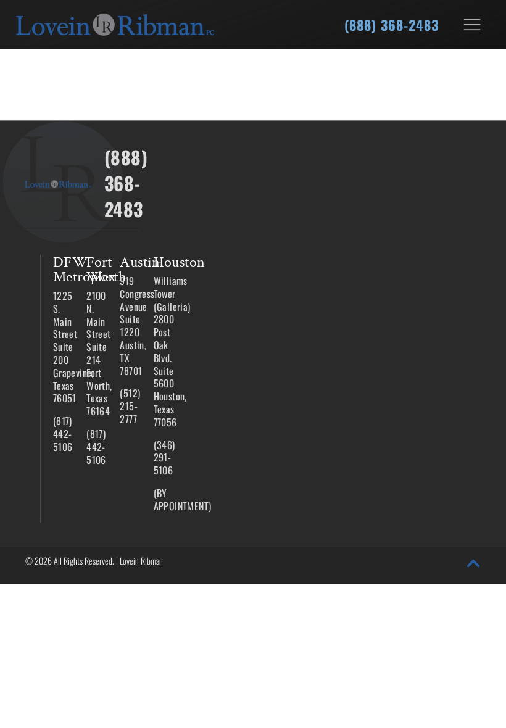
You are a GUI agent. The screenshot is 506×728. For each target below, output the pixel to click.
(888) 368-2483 (391, 25)
